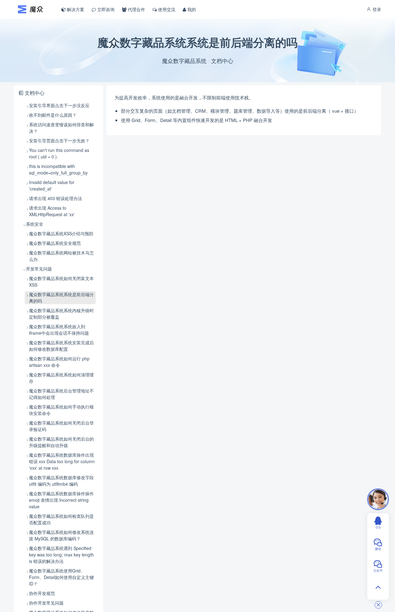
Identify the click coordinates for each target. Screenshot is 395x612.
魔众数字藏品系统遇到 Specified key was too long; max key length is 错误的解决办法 (61, 554)
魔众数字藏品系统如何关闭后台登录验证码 (61, 426)
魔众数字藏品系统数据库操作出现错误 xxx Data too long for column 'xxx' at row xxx (62, 461)
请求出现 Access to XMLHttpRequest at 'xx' (52, 211)
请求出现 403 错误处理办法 (55, 198)
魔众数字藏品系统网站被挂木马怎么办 (61, 255)
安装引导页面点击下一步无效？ (59, 140)
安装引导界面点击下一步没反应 (59, 105)
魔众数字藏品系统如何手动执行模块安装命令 (61, 410)
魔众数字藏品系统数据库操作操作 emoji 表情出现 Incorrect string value (61, 499)
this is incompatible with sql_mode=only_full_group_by (58, 169)
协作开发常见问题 (46, 603)
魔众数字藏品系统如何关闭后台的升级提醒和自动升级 (61, 442)
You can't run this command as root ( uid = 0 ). (59, 153)
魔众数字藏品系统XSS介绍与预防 (61, 233)
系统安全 (34, 224)
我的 (191, 9)
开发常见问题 (39, 269)
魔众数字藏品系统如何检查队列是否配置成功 (61, 519)
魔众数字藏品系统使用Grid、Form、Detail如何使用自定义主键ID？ (61, 577)
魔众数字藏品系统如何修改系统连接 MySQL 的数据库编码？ (61, 535)
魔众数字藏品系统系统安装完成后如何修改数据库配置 (61, 345)
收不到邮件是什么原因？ (53, 115)
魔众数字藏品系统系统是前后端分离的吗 (61, 297)
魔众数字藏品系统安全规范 (55, 243)
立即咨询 (105, 9)
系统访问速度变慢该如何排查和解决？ (61, 127)
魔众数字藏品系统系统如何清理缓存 (61, 377)
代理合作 (136, 9)
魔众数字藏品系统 (184, 61)
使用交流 (166, 9)
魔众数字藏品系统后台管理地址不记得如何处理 (61, 394)
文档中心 (222, 61)
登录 (376, 9)
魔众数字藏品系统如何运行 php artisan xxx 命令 (59, 361)
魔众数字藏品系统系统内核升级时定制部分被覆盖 (61, 313)
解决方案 (75, 9)
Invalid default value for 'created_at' (51, 185)
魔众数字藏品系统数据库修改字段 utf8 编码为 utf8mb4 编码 (61, 480)
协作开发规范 (42, 593)
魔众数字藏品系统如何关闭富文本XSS (61, 281)
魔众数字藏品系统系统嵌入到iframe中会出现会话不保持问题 (59, 329)
